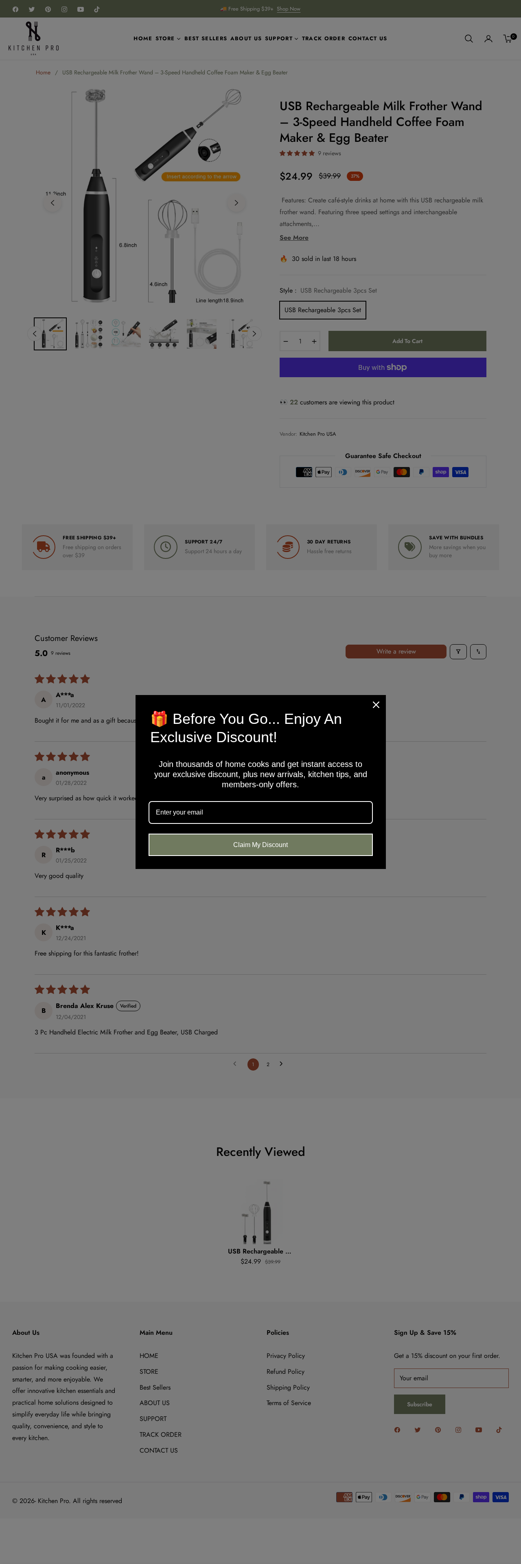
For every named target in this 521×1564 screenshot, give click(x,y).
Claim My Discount (260, 844)
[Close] (376, 705)
